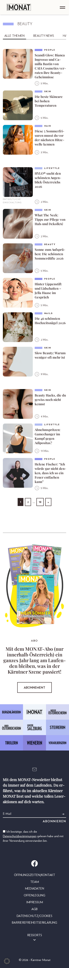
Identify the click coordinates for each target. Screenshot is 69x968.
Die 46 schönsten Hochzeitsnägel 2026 (50, 320)
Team (34, 881)
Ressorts (34, 935)
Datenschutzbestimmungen (19, 836)
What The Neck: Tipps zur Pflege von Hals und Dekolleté (50, 219)
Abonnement (34, 687)
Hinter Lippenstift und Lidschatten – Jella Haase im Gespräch (48, 290)
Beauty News (43, 35)
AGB (34, 909)
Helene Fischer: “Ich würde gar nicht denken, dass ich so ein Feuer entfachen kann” (50, 473)
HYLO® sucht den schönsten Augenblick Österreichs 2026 (48, 180)
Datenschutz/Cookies (34, 916)
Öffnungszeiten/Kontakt (34, 875)
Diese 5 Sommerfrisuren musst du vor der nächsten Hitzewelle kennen (49, 137)
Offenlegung (34, 895)
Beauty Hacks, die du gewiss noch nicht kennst (50, 399)
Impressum (34, 902)
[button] (7, 961)
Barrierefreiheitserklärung (34, 922)
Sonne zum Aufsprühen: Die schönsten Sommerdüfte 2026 (50, 253)
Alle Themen (14, 35)
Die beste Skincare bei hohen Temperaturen (49, 100)
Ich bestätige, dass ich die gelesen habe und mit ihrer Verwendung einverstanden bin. (33, 836)
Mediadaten (34, 888)
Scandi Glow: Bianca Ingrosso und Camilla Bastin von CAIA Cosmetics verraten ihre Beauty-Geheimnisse (50, 66)
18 (40, 502)
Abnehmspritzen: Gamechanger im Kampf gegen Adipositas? (47, 436)
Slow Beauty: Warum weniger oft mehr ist (50, 355)
